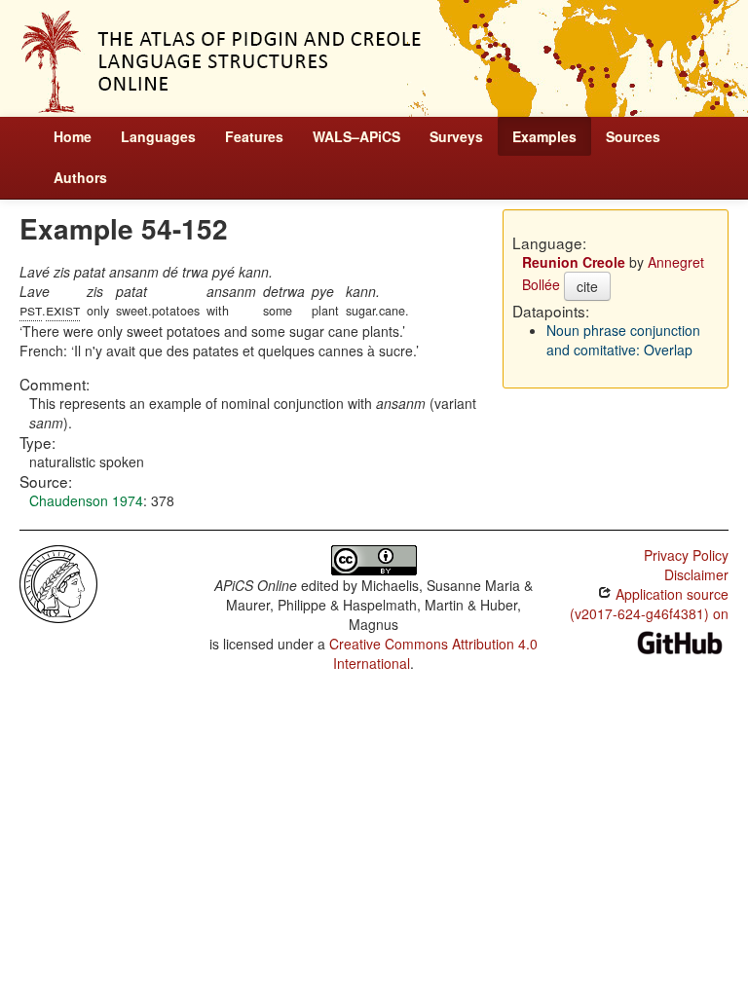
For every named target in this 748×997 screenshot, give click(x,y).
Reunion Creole (573, 262)
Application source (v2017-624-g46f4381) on (649, 603)
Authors (80, 177)
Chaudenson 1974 (86, 500)
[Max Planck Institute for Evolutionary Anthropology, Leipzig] (58, 582)
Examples (544, 136)
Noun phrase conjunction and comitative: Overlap (623, 339)
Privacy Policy (686, 555)
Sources (633, 136)
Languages (158, 136)
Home (73, 136)
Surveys (456, 136)
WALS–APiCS (356, 136)
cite (587, 286)
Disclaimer (696, 574)
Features (254, 136)
